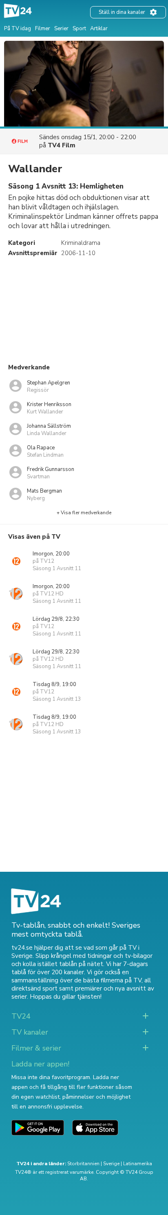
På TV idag (17, 28)
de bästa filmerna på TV (107, 980)
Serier (61, 28)
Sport (79, 28)
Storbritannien (83, 1163)
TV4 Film (61, 145)
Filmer (42, 28)
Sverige (111, 1163)
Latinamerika (137, 1163)
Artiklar (99, 28)
